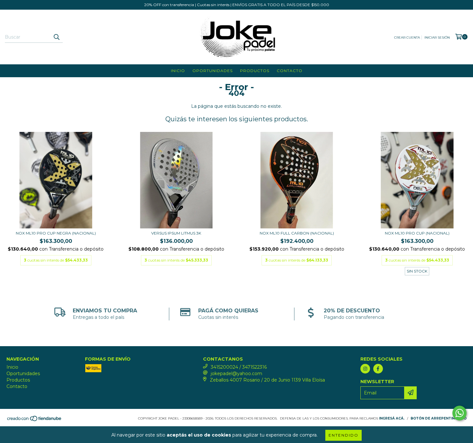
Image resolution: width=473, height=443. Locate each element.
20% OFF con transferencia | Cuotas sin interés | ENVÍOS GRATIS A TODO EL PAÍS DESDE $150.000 (236, 4)
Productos (254, 70)
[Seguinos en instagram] (365, 369)
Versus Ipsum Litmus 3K (176, 233)
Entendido (343, 435)
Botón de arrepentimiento (439, 418)
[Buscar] (56, 37)
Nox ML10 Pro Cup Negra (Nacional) (56, 233)
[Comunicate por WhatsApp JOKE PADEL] (459, 413)
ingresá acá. (391, 418)
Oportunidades (212, 70)
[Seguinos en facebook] (378, 369)
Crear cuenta (407, 37)
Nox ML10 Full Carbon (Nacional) (297, 233)
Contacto (289, 70)
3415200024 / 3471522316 (239, 367)
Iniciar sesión (437, 37)
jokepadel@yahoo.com (236, 373)
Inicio (178, 70)
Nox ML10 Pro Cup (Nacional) (417, 233)
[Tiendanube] (34, 420)
